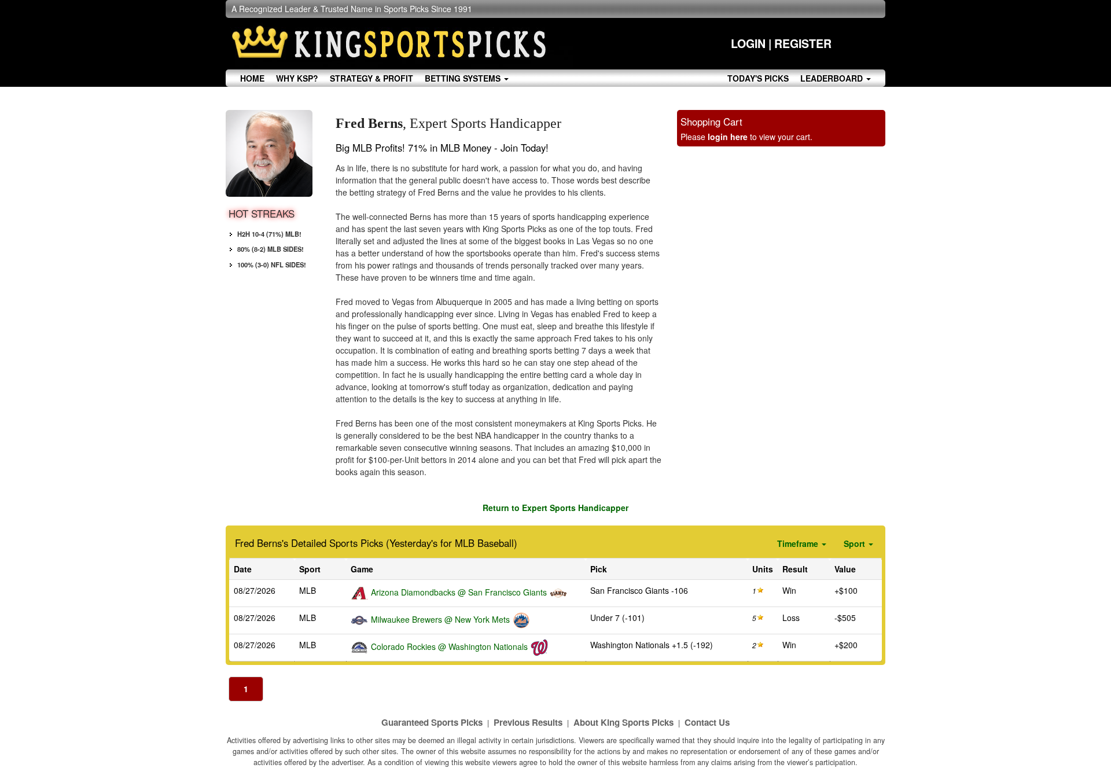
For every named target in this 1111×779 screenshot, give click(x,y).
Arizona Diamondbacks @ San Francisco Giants (459, 592)
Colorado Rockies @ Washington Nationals (449, 646)
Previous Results (528, 722)
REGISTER (803, 43)
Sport (855, 543)
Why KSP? (297, 78)
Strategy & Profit (371, 78)
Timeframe (799, 543)
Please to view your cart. (746, 136)
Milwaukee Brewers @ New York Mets (440, 619)
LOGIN (748, 43)
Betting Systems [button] (464, 78)
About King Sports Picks (623, 722)
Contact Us (707, 722)
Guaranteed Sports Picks (432, 722)
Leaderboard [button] (832, 78)
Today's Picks (758, 78)
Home (252, 78)
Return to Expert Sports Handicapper (555, 507)
